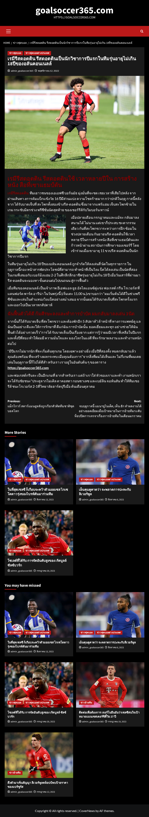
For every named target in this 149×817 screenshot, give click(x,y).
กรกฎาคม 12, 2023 (46, 792)
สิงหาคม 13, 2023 (45, 499)
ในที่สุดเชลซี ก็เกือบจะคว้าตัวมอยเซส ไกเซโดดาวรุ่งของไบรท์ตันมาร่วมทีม (38, 492)
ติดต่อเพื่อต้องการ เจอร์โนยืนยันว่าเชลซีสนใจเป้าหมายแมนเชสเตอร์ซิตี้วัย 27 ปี (109, 715)
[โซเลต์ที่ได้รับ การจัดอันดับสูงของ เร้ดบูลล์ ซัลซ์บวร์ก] (39, 533)
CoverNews (87, 811)
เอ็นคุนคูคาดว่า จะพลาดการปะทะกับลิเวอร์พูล (105, 492)
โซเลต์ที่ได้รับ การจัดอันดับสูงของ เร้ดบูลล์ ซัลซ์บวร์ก (37, 563)
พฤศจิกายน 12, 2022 (48, 70)
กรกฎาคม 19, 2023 (117, 721)
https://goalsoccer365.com (28, 368)
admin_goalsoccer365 (22, 70)
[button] (8, 31)
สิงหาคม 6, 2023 (116, 499)
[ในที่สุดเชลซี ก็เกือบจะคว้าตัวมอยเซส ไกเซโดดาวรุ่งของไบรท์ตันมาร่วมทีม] (39, 462)
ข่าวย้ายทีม (86, 702)
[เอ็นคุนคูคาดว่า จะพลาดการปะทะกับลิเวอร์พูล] (110, 462)
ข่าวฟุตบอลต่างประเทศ (37, 53)
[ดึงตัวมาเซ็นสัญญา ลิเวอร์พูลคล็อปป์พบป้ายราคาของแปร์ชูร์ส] (39, 755)
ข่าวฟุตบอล (15, 53)
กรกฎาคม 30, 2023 (46, 571)
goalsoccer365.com (74, 10)
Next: (107, 408)
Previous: (41, 406)
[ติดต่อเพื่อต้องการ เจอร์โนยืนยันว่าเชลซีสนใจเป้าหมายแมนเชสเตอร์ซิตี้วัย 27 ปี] (110, 685)
